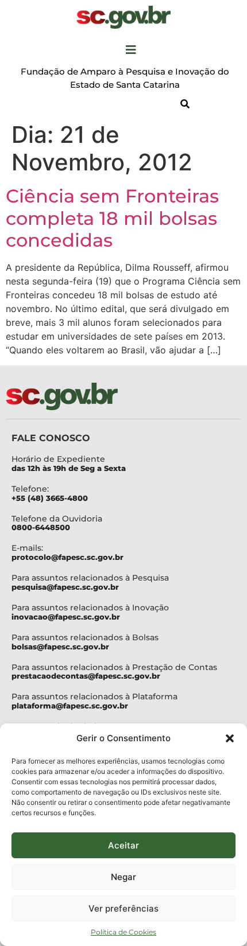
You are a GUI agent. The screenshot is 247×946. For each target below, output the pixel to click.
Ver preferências (123, 908)
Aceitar (123, 845)
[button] (230, 738)
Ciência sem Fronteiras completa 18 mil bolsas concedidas (112, 218)
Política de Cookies (123, 932)
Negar (123, 876)
